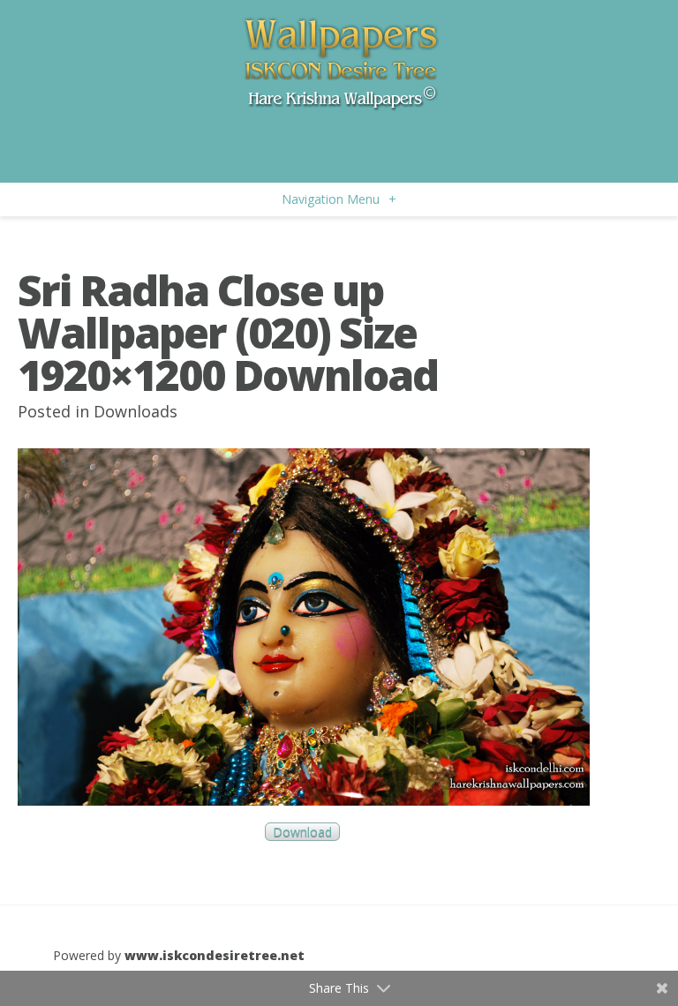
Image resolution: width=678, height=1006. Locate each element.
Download (302, 831)
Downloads (135, 411)
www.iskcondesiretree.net (214, 955)
